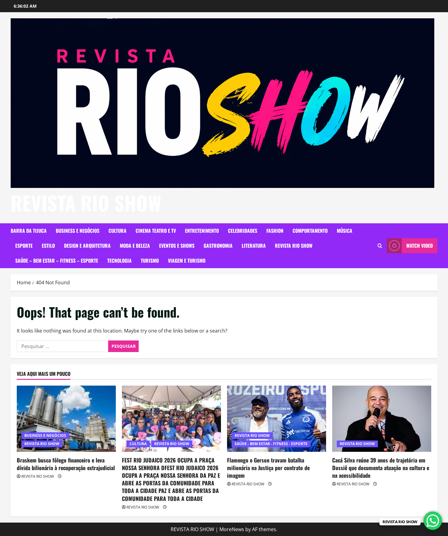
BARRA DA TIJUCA (29, 230)
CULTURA (117, 230)
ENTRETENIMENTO (202, 230)
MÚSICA (344, 230)
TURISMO (150, 260)
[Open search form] (380, 246)
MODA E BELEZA (135, 245)
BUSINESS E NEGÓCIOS (77, 230)
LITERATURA (254, 245)
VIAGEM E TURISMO (186, 260)
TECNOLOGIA (119, 260)
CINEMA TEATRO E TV (156, 230)
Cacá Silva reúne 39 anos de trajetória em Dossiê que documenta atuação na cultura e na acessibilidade (380, 467)
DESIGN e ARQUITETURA (87, 245)
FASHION (274, 230)
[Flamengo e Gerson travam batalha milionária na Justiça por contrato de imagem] (276, 419)
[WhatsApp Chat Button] (433, 521)
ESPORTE (24, 245)
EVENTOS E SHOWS (176, 245)
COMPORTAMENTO (310, 230)
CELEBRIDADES (242, 230)
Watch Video (419, 245)
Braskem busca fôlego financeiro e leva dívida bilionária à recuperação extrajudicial (66, 464)
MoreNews (231, 529)
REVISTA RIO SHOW (86, 202)
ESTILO (48, 245)
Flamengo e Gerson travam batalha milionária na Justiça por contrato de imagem (268, 467)
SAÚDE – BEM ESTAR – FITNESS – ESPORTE (56, 260)
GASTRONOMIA (218, 245)
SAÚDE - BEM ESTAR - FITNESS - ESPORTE (271, 443)
